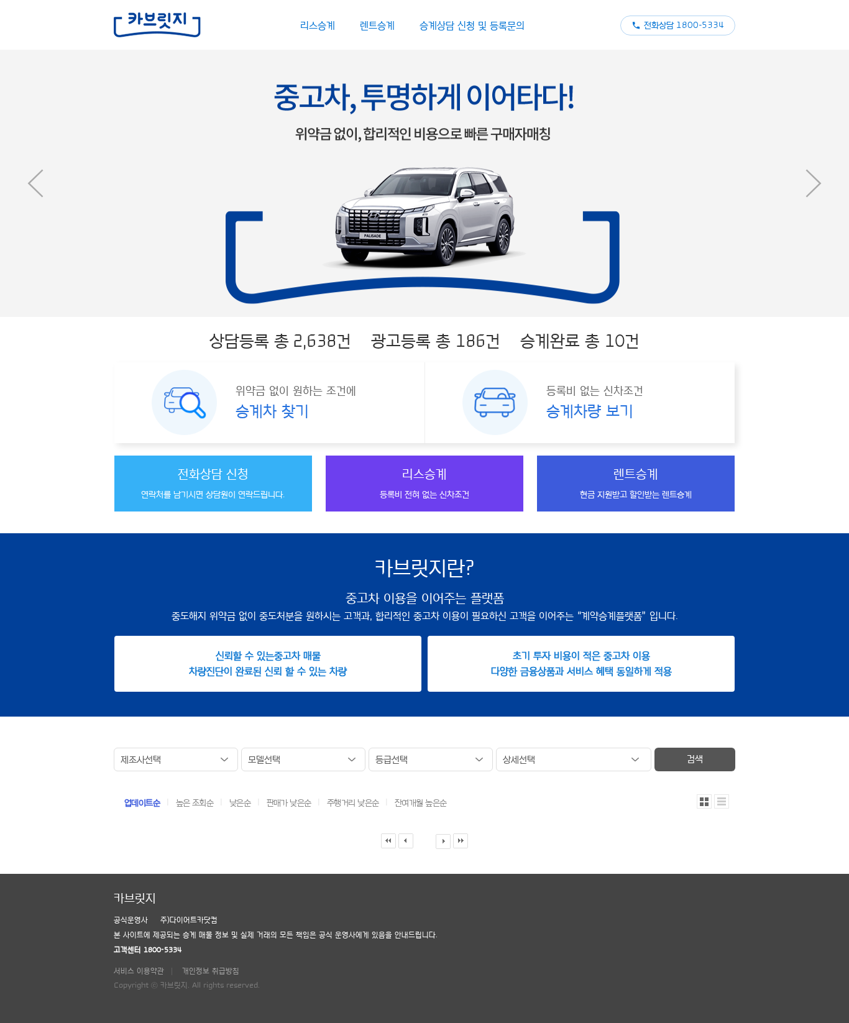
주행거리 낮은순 (354, 803)
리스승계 (317, 25)
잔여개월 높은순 (421, 803)
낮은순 (241, 803)
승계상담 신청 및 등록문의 (472, 25)
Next (813, 183)
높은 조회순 (196, 803)
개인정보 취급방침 (210, 971)
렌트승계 (377, 25)
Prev (35, 183)
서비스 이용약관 (139, 971)
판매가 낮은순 (290, 803)
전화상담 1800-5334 (684, 25)
